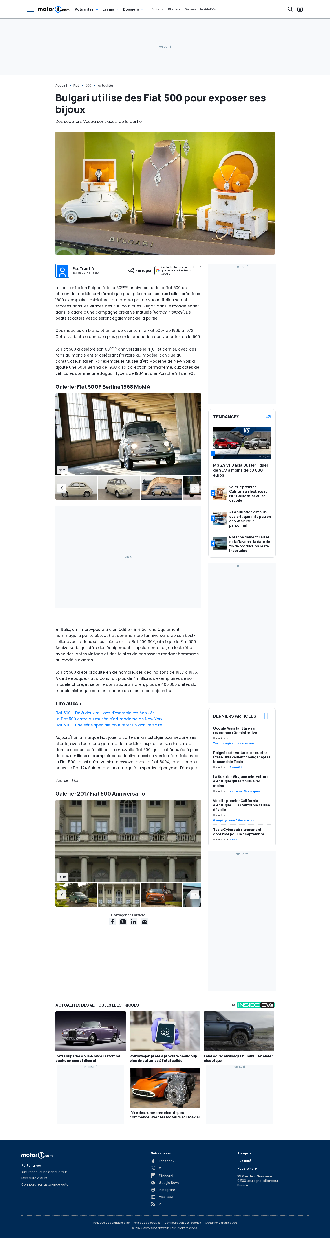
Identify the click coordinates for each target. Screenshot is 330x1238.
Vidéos (157, 9)
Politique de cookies (147, 1223)
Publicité (244, 1161)
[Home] (53, 9)
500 (88, 85)
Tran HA (87, 268)
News (234, 839)
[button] (61, 488)
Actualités (84, 9)
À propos (244, 1153)
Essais (108, 9)
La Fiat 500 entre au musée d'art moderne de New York (108, 719)
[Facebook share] (112, 921)
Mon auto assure (34, 1178)
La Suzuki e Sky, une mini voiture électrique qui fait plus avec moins (240, 781)
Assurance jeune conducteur (44, 1172)
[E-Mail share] (144, 921)
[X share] (123, 921)
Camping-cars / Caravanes (233, 820)
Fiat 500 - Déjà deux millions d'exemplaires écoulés (105, 713)
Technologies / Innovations (234, 743)
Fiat (76, 85)
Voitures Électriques (245, 791)
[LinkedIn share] (133, 921)
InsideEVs (208, 9)
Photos (174, 9)
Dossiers (131, 9)
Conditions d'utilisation (221, 1223)
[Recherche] (290, 9)
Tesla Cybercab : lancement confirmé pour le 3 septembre (238, 832)
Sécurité (236, 767)
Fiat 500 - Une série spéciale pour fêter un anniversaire (108, 725)
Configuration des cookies (183, 1223)
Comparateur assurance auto (44, 1184)
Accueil (61, 85)
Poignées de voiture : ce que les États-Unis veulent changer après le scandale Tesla (242, 757)
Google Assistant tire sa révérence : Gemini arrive (235, 730)
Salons (190, 9)
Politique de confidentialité (111, 1223)
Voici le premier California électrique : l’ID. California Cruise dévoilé (241, 805)
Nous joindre (247, 1168)
